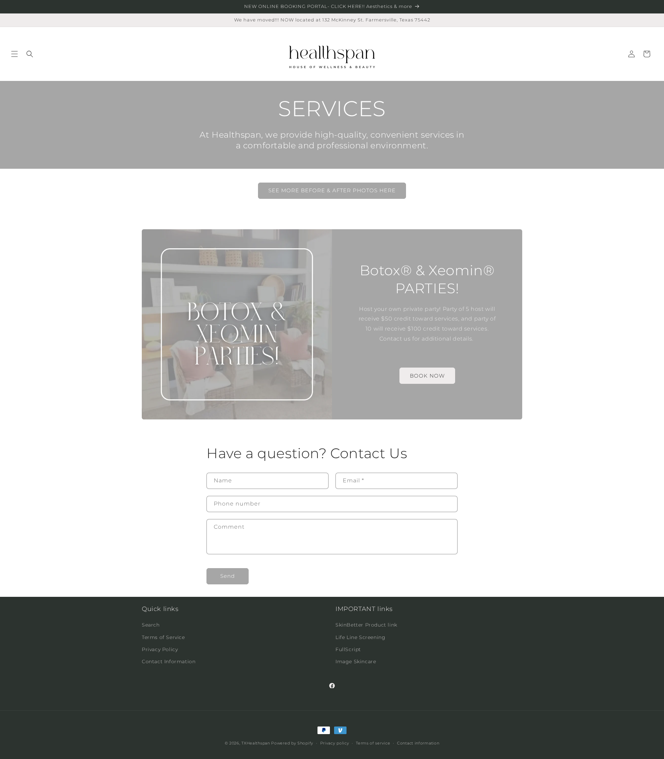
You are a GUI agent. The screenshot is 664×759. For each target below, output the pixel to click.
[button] (14, 54)
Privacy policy (334, 742)
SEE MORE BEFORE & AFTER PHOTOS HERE (332, 190)
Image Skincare (355, 661)
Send (227, 576)
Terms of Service (163, 637)
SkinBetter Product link (366, 625)
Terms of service (373, 742)
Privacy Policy (160, 649)
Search (151, 625)
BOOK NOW (427, 375)
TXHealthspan (255, 743)
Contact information (418, 742)
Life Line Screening (360, 637)
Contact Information (168, 661)
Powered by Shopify (292, 743)
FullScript (348, 649)
